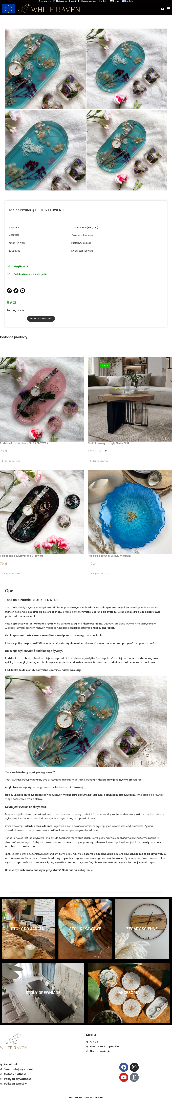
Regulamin (45, 1)
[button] (9, 290)
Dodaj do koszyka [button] (11, 461)
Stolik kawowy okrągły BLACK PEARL (109, 443)
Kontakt (103, 1)
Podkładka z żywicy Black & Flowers (21, 555)
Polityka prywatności (64, 1)
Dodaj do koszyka (41, 318)
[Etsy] (134, 1077)
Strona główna (15, 202)
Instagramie (85, 870)
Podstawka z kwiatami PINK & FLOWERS (24, 443)
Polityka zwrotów (87, 1)
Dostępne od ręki (35, 202)
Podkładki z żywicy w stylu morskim (109, 555)
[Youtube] (123, 1077)
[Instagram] (134, 1067)
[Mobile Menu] (167, 8)
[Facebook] (123, 1067)
